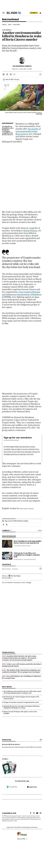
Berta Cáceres (6, 569)
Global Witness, (30, 230)
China (9, 24)
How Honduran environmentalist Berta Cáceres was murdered (27, 542)
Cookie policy (33, 827)
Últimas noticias (8, 652)
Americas (15, 569)
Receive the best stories (11, 744)
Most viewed (7, 687)
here (31, 454)
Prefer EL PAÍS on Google (12, 79)
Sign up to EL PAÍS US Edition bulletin (16, 521)
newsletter (6, 740)
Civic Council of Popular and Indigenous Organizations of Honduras (21, 293)
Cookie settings (26, 827)
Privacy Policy (17, 827)
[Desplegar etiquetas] (40, 568)
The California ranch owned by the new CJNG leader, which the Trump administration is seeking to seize (22, 692)
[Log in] (40, 12)
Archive (5, 759)
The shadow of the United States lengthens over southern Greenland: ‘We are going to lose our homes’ (21, 671)
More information (6, 578)
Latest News (16, 24)
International (10, 19)
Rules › (40, 530)
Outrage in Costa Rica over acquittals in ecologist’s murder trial (27, 555)
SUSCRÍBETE (33, 13)
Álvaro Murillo (18, 559)
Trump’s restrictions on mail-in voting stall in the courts (21, 702)
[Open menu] (3, 12)
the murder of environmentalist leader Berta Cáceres (28, 131)
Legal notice (10, 827)
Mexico (4, 24)
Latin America (6, 30)
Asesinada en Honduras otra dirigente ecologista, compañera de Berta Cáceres (7, 130)
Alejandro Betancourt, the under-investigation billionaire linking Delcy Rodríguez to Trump (22, 707)
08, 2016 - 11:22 (25, 69)
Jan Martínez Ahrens (22, 66)
